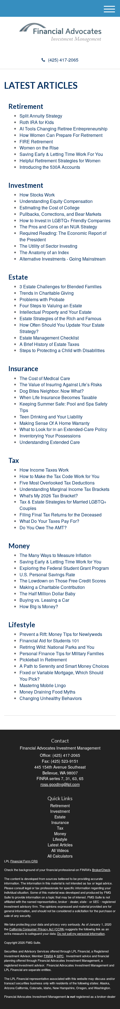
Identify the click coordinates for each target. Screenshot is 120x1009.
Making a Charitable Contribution (52, 587)
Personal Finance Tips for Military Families (62, 653)
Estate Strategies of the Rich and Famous (60, 318)
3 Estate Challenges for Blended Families (61, 286)
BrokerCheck (101, 869)
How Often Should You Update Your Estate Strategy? (62, 328)
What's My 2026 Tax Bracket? (49, 495)
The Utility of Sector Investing (48, 246)
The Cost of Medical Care (45, 378)
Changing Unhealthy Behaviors (51, 698)
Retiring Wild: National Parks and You (57, 647)
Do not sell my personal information (81, 933)
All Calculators (60, 856)
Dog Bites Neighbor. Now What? (52, 391)
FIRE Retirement (36, 141)
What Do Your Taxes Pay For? (49, 521)
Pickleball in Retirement (43, 659)
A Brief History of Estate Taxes (49, 344)
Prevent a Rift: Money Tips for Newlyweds (61, 634)
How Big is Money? (39, 606)
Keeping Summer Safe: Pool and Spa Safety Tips (63, 407)
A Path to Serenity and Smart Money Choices (64, 666)
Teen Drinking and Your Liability (51, 416)
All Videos (60, 850)
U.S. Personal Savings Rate (47, 574)
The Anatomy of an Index (44, 252)
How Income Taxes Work (44, 470)
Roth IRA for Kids (37, 122)
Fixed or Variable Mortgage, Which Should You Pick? (61, 675)
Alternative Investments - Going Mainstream (62, 259)
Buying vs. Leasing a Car (44, 600)
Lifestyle (60, 839)
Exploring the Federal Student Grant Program (64, 568)
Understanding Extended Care (50, 442)
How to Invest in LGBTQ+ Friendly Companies (65, 220)
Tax (60, 828)
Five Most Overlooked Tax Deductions (57, 482)
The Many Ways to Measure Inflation (55, 555)
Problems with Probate (42, 299)
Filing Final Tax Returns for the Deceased (61, 514)
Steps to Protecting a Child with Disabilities (62, 350)
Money (60, 833)
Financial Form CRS (24, 861)
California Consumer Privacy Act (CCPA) (36, 929)
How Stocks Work (37, 194)
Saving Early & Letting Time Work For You (61, 154)
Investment (60, 811)
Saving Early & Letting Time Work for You (60, 561)
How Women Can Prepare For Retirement (61, 135)
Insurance (60, 822)
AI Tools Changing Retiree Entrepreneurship (63, 128)
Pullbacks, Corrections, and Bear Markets (60, 214)
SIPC (60, 956)
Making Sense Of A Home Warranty (55, 423)
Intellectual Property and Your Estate (56, 312)
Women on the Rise (39, 147)
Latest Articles (60, 845)
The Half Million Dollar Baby (47, 593)
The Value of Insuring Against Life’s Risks (61, 384)
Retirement (60, 805)
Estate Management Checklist (49, 337)
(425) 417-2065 (63, 60)
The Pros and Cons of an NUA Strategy (58, 226)
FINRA (48, 956)
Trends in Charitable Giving (47, 293)
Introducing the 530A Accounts (50, 167)
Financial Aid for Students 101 (49, 640)
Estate (60, 817)
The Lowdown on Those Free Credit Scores (63, 580)
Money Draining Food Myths (47, 692)
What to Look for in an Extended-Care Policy (63, 429)
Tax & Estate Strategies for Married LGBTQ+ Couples (63, 504)
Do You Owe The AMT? (43, 527)
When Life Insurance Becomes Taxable (58, 397)
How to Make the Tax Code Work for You (59, 476)
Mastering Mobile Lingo (43, 685)
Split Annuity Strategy (41, 116)
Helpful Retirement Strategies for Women (60, 160)
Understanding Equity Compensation (56, 201)
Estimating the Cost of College (50, 207)
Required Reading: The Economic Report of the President (63, 236)
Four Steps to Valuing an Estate (51, 305)
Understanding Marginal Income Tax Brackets (64, 489)
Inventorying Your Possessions (50, 435)
